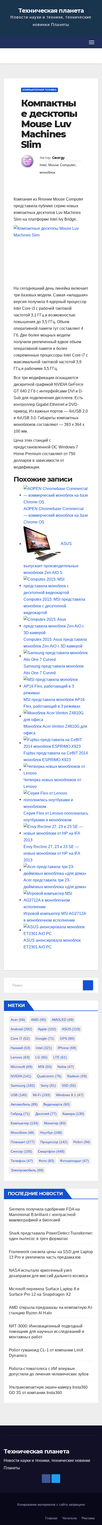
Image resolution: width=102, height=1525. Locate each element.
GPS (67, 1038)
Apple (47, 1029)
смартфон (51, 1151)
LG (41, 1057)
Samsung (23, 1085)
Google (44, 1038)
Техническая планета (51, 10)
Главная (51, 1518)
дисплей (46, 1114)
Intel (43, 165)
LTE (60, 1057)
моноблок (47, 172)
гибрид (20, 1114)
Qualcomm (49, 1076)
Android (21, 1029)
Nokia (65, 1067)
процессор (54, 1142)
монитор (55, 1123)
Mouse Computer (62, 165)
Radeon (77, 1076)
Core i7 (20, 1038)
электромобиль (27, 1170)
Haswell (20, 1048)
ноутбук (51, 1133)
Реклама (88, 1518)
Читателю (69, 1518)
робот (81, 1142)
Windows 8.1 (69, 1095)
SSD (69, 1085)
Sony (48, 1085)
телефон (22, 1161)
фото (46, 1161)
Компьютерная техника (39, 89)
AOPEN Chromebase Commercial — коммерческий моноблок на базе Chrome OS (56, 515)
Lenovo (20, 1057)
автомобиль (24, 1104)
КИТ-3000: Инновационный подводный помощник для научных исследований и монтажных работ (46, 1331)
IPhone (67, 1048)
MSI (45, 1067)
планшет (23, 1142)
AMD (38, 1020)
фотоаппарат (74, 1161)
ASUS (71, 1029)
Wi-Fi (41, 1095)
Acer (18, 1020)
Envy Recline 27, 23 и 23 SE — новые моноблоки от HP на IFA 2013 (52, 853)
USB (19, 1095)
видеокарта (56, 1104)
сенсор (21, 1151)
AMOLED (63, 1020)
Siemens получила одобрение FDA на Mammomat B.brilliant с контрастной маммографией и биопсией (44, 1214)
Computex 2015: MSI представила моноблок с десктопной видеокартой (54, 606)
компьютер (24, 1123)
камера (73, 1114)
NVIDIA (21, 1076)
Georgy (58, 157)
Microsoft (21, 1067)
